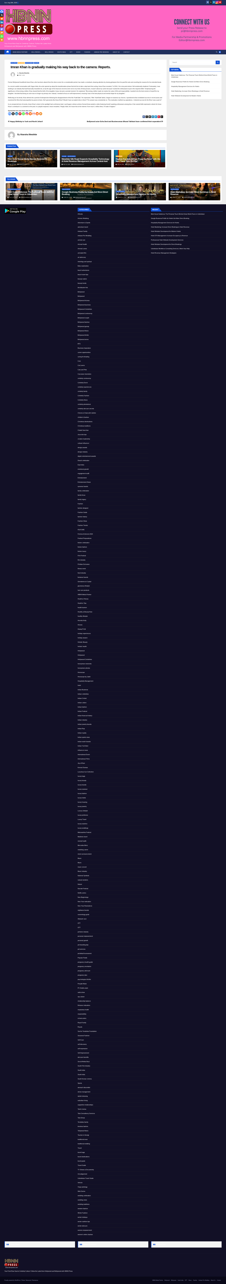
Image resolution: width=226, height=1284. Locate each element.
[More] (40, 113)
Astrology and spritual (85, 261)
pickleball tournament (84, 953)
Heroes (80, 625)
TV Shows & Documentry (86, 1169)
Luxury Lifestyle (83, 811)
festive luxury (82, 551)
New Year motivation (84, 901)
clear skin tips (82, 434)
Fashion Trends (83, 525)
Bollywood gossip (83, 326)
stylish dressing (83, 1096)
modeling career (83, 849)
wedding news (82, 1200)
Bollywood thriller (83, 335)
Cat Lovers (81, 365)
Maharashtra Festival (84, 832)
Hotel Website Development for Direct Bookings (166, 244)
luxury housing (82, 802)
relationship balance (84, 1001)
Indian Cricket (82, 698)
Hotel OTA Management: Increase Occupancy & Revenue (169, 235)
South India (61, 52)
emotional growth (83, 469)
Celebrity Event (83, 382)
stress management (84, 1092)
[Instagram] (26, 113)
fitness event (82, 568)
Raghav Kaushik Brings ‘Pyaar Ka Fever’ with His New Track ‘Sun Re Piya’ (138, 160)
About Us (116, 52)
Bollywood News (83, 331)
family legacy (82, 499)
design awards (82, 447)
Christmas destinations (85, 421)
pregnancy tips (82, 975)
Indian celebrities (83, 694)
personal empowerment (85, 936)
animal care (81, 240)
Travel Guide (82, 1165)
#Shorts (80, 214)
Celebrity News (83, 400)
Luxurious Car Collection (86, 772)
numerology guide (83, 914)
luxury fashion (82, 793)
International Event (84, 754)
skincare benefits (83, 1057)
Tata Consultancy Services (86, 1113)
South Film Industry (84, 1066)
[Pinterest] (20, 113)
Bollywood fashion (84, 322)
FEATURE (37, 62)
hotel (79, 685)
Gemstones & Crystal (84, 581)
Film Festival (82, 555)
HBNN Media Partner (20, 52)
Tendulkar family (83, 1122)
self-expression (82, 1048)
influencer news (83, 750)
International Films (84, 759)
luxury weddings (83, 828)
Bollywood (49, 52)
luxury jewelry (82, 806)
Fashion (87, 52)
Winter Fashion (82, 1213)
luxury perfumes (83, 815)
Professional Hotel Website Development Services (167, 240)
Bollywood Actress (84, 300)
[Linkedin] (16, 113)
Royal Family (82, 1022)
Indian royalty (82, 733)
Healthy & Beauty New (85, 612)
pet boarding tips (83, 945)
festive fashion (82, 547)
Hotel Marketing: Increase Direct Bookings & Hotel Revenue (190, 91)
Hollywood (35, 52)
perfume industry (83, 932)
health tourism (82, 607)
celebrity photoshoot (84, 404)
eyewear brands (83, 486)
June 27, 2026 (176, 197)
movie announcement (85, 854)
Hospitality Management (85, 681)
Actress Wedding (83, 218)
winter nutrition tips (84, 1221)
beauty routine (82, 279)
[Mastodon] (2, 29)
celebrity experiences (84, 387)
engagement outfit (83, 473)
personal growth (83, 940)
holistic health (82, 646)
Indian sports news (84, 737)
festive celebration (83, 542)
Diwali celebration (83, 460)
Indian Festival (82, 711)
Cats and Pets (82, 369)
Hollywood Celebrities (85, 659)
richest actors (82, 1018)
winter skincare (82, 1226)
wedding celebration (84, 1195)
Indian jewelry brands (84, 724)
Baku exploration (83, 266)
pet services (81, 949)
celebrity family (82, 391)
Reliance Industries (84, 1005)
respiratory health (83, 1009)
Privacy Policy (15, 1244)
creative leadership (84, 439)
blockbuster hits (83, 287)
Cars (79, 361)
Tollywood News (83, 1131)
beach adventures (83, 270)
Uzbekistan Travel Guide (14, 189)
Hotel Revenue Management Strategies (163, 253)
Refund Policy (161, 1244)
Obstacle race (82, 919)
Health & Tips (82, 603)
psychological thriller (84, 979)
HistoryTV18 (82, 629)
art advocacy (82, 257)
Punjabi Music (82, 983)
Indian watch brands (84, 741)
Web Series (81, 1191)
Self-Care (81, 1040)
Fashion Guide (82, 512)
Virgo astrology (82, 1187)
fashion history (82, 516)
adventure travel (83, 227)
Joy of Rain (81, 763)
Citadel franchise (83, 430)
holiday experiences (84, 633)
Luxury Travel (82, 819)
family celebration (83, 491)
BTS (79, 344)
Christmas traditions (84, 426)
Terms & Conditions (90, 1244)
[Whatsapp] (23, 113)
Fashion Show (82, 521)
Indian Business (83, 689)
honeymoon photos (84, 668)
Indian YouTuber (83, 746)
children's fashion (83, 417)
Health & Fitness (83, 599)
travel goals (81, 1161)
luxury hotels (82, 798)
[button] (216, 52)
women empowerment (85, 1230)
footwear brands (83, 577)
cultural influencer (83, 443)
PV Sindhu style (83, 988)
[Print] (30, 113)
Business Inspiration (84, 348)
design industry (82, 452)
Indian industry (82, 720)
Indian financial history (85, 715)
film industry (81, 560)
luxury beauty (82, 780)
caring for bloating (83, 356)
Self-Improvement (83, 1053)
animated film (82, 253)
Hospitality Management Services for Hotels (185, 86)
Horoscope (81, 672)
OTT (71, 52)
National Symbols (83, 875)
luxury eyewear (82, 789)
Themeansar (35, 1280)
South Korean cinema (85, 1079)
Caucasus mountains (84, 374)
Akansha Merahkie (24, 73)
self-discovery (82, 1044)
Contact (126, 52)
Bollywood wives (83, 339)
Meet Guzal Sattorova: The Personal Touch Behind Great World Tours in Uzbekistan (30, 193)
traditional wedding (84, 1143)
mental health (82, 841)
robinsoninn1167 (24, 164)
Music (78, 52)
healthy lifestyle (83, 616)
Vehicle (80, 1182)
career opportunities (84, 352)
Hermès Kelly (82, 620)
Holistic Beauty (82, 642)
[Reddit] (37, 113)
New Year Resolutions (85, 906)
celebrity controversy (84, 378)
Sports (80, 1083)
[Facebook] (9, 113)
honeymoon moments (84, 664)
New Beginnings (83, 897)
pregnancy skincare (84, 971)
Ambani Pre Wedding (101, 52)
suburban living (83, 1100)
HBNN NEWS (130, 164)
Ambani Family (82, 231)
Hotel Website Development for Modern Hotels (186, 96)
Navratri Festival (83, 888)
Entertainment (29, 62)
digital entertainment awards (87, 456)
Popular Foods (82, 958)
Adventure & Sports (84, 222)
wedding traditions (84, 1204)
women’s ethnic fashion (85, 1234)
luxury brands (82, 785)
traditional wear (83, 1139)
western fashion (83, 1208)
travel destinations (83, 1156)
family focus (81, 495)
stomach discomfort (84, 1087)
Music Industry (82, 871)
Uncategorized (71, 156)
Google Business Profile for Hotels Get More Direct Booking (190, 82)
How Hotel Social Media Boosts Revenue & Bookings (27, 160)
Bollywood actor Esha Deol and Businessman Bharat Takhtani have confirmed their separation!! (124, 121)
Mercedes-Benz (83, 845)
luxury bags (81, 776)
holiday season (82, 638)
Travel (80, 1148)
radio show (81, 992)
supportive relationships (85, 1105)
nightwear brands (83, 910)
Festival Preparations (84, 538)
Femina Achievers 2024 (85, 534)
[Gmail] (33, 113)
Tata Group (81, 1118)
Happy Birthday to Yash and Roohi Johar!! (26, 121)
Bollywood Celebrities (85, 309)
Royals (80, 1027)
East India (81, 465)
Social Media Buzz (84, 1061)
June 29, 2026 (67, 197)
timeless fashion (83, 1126)
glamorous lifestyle (84, 586)
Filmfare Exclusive (84, 564)
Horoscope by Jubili (84, 676)
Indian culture (82, 702)
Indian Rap (81, 728)
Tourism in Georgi (83, 1135)
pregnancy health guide (85, 962)
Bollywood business (84, 305)
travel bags (81, 1152)
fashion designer (83, 508)
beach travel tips (83, 274)
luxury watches (82, 823)
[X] (13, 113)
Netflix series (82, 893)
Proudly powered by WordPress (12, 1280)
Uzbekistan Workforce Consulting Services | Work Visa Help (170, 248)
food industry (82, 573)
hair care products (83, 590)
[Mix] (2, 33)
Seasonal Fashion (83, 1035)
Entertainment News (84, 482)
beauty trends (82, 283)
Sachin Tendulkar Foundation (87, 1031)
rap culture (81, 996)
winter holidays (82, 1217)
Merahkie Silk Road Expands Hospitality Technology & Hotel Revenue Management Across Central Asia (85, 160)
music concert (82, 867)
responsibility (82, 1014)
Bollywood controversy (85, 313)
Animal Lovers (82, 248)
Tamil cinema (82, 1109)
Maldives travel (82, 836)
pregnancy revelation (84, 966)
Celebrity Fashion (83, 395)
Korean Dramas (83, 767)
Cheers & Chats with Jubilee (87, 413)
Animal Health (82, 244)
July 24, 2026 (13, 197)
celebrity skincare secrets (86, 408)
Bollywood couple (83, 318)
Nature (80, 884)
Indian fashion (82, 707)
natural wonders (83, 880)
